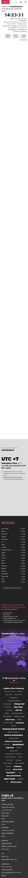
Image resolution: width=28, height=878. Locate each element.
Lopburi (13, 726)
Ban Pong (9, 694)
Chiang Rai (7, 707)
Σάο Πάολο (4, 539)
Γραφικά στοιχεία (6, 843)
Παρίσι (8, 36)
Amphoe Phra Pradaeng (14, 688)
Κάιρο (3, 560)
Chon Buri (18, 707)
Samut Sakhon (19, 763)
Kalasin (7, 713)
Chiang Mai (19, 704)
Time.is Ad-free (6, 867)
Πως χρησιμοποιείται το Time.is (11, 872)
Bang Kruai (18, 694)
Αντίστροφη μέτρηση (7, 822)
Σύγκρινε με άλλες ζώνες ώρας (12, 588)
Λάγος (3, 544)
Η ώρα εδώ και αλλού (8, 807)
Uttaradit (20, 779)
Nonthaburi (18, 744)
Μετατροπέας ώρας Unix (9, 859)
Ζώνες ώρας (5, 813)
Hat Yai (18, 710)
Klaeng (19, 719)
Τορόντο (3, 536)
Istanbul (4, 558)
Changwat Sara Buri (13, 701)
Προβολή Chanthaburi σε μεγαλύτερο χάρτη (14, 648)
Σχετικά (3, 875)
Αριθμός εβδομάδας (7, 833)
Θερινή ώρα (5, 816)
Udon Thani (9, 779)
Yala (7, 782)
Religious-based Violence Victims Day (15, 22)
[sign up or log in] (21, 2)
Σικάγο (3, 531)
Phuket (20, 757)
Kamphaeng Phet (17, 713)
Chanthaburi (7, 704)
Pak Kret (10, 748)
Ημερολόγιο (5, 827)
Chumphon (9, 710)
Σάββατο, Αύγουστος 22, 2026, (18, 19)
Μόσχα (3, 563)
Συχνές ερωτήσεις (6, 870)
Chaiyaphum (14, 697)
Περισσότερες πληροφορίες (10, 26)
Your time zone (6, 810)
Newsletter (5, 849)
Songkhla (7, 769)
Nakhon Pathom (13, 732)
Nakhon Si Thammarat (13, 741)
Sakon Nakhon (7, 763)
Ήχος (3, 836)
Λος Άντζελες (5, 528)
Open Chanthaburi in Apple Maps (14, 654)
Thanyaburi (10, 772)
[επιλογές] (25, 2)
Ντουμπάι (4, 566)
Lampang (19, 723)
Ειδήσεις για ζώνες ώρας (9, 846)
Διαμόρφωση (5, 864)
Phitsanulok (14, 751)
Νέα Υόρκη (4, 534)
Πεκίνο (16, 36)
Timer (3, 824)
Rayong (18, 760)
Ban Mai (20, 691)
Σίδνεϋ (3, 581)
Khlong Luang (19, 716)
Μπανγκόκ (16, 782)
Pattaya (18, 747)
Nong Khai (7, 744)
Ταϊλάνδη (14, 682)
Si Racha (17, 766)
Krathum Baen (8, 722)
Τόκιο (23, 36)
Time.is (5, 2)
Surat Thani (17, 769)
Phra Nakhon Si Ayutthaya (13, 754)
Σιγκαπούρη (4, 573)
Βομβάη (3, 568)
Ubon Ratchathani (13, 776)
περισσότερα (23, 40)
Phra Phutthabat (10, 757)
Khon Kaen (10, 720)
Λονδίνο (3, 547)
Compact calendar (7, 830)
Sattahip (8, 766)
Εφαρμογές (4, 840)
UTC (2, 542)
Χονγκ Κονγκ (5, 576)
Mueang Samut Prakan (14, 729)
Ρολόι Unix (4, 856)
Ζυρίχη (3, 552)
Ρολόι (3, 819)
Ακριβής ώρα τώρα (7, 804)
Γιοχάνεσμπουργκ (6, 550)
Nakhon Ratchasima (13, 735)
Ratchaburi (9, 760)
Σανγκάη (3, 571)
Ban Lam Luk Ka (10, 691)
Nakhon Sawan (13, 738)
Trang (19, 772)
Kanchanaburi (7, 716)
